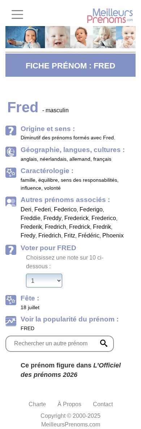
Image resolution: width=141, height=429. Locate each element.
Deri (26, 209)
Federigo (91, 209)
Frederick (76, 218)
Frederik (31, 227)
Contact (103, 404)
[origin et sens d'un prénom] (104, 343)
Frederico (103, 218)
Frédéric (88, 235)
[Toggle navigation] (17, 14)
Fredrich (55, 227)
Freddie (30, 218)
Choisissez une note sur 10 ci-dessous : (64, 262)
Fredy (28, 235)
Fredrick (79, 227)
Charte (37, 404)
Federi (42, 209)
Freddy (52, 218)
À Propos (69, 404)
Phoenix (113, 235)
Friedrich (49, 235)
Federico (65, 209)
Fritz (69, 235)
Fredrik (102, 227)
